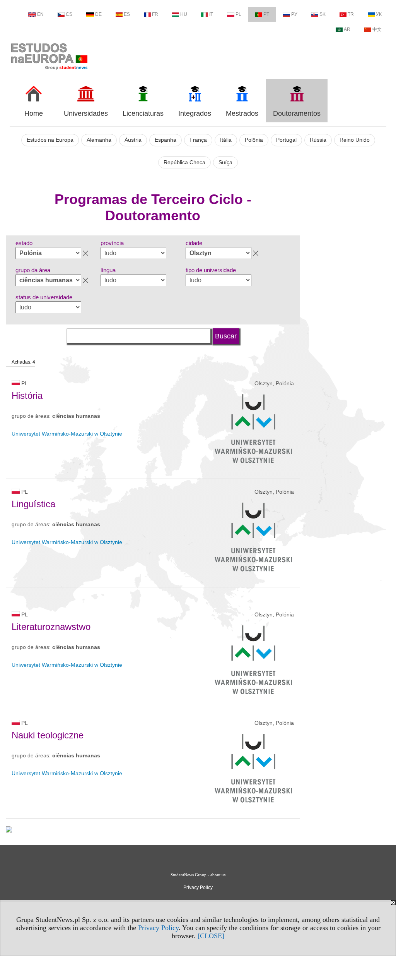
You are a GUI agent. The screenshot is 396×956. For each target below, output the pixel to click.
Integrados (194, 113)
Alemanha (99, 140)
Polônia (254, 140)
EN (40, 14)
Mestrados (242, 113)
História (27, 395)
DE (98, 14)
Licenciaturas (143, 113)
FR (155, 14)
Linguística (33, 504)
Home (33, 113)
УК (379, 14)
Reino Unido (355, 140)
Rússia (318, 140)
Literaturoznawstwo (51, 626)
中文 (377, 29)
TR (351, 14)
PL (238, 14)
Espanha (165, 140)
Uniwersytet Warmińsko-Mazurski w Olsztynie (67, 434)
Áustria (133, 140)
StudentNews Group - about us (198, 874)
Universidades (86, 113)
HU (183, 14)
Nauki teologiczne (48, 735)
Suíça (225, 162)
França (198, 140)
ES (127, 14)
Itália (226, 140)
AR (347, 29)
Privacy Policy (158, 928)
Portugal (286, 140)
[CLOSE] (211, 936)
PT (266, 14)
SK (322, 14)
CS (69, 14)
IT (211, 14)
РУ (294, 14)
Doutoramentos (297, 113)
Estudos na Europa (50, 140)
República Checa (184, 162)
